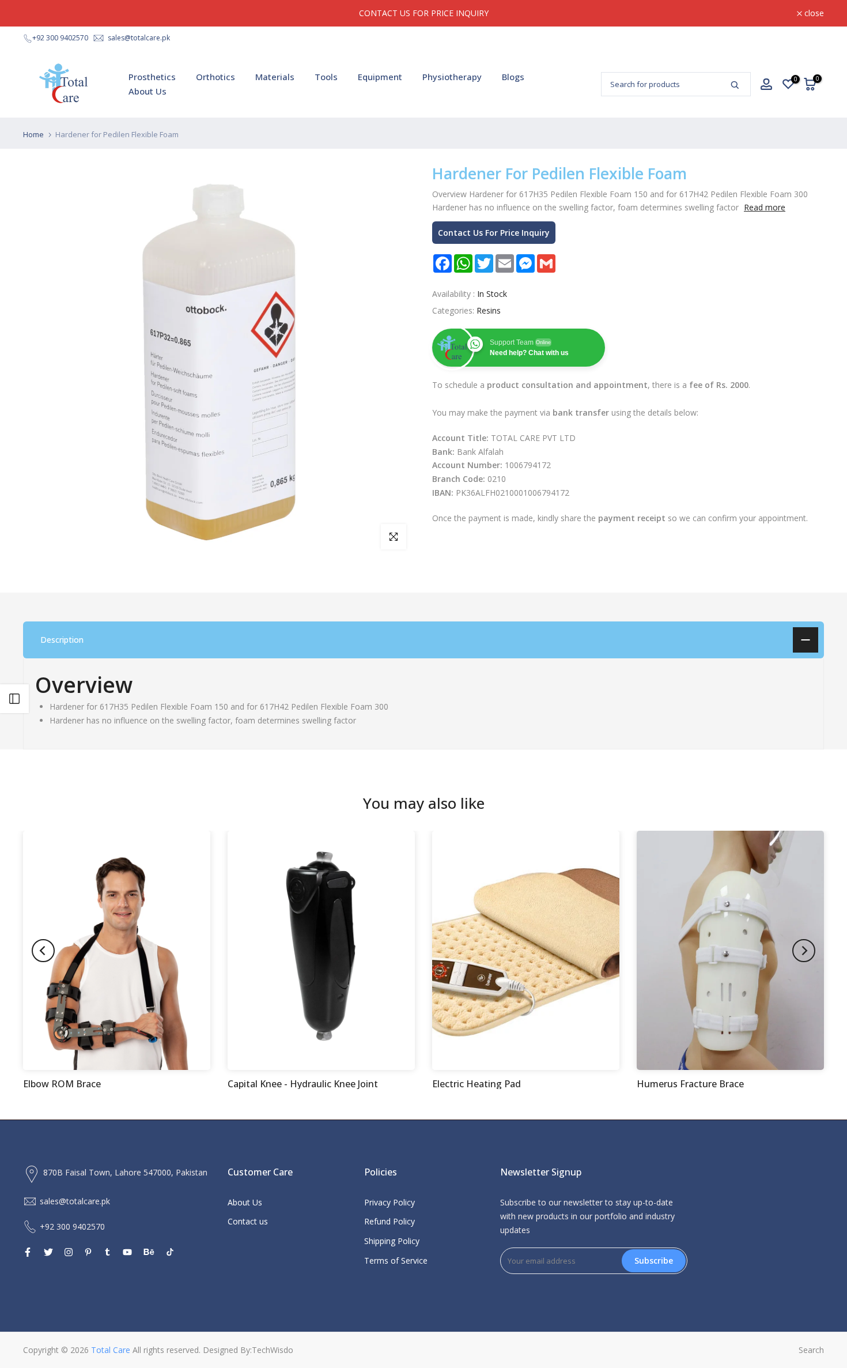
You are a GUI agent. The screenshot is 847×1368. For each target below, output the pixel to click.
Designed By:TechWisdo (248, 1349)
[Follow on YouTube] (127, 1252)
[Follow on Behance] (148, 1252)
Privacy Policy (389, 1202)
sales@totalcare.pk (139, 38)
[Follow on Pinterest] (88, 1252)
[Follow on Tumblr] (107, 1252)
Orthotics (215, 76)
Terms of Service (396, 1260)
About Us (147, 91)
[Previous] (43, 950)
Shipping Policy (391, 1240)
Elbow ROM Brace (62, 1084)
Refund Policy (389, 1221)
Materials (274, 76)
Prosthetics (152, 76)
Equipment (380, 76)
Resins (489, 310)
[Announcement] (423, 13)
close (39, 13)
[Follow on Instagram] (69, 1252)
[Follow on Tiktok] (170, 1252)
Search (811, 1349)
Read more (764, 207)
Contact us (248, 1221)
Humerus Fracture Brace (690, 1084)
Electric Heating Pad (476, 1084)
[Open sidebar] (14, 698)
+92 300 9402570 (60, 38)
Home (33, 134)
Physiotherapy (452, 76)
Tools (326, 76)
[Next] (803, 950)
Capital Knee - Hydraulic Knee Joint (303, 1084)
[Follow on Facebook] (27, 1252)
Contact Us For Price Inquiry (494, 232)
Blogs (513, 76)
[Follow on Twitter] (48, 1252)
